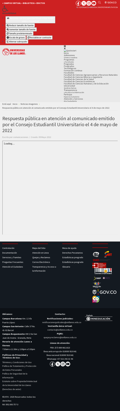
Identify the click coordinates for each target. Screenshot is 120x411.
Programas (69, 60)
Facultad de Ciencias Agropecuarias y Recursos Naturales (91, 74)
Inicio (66, 53)
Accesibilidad (9, 13)
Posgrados (69, 66)
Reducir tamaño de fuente (21, 25)
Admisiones (70, 56)
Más (91, 7)
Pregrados (69, 64)
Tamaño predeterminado (20, 33)
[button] (28, 8)
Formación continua (73, 70)
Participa (71, 95)
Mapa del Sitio (39, 248)
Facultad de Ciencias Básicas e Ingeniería (83, 77)
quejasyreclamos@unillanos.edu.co (60, 337)
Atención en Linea (40, 252)
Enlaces (85, 7)
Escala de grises (17, 37)
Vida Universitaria (101, 7)
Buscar (99, 2)
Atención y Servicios (73, 99)
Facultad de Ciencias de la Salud (79, 79)
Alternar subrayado (18, 41)
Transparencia (74, 91)
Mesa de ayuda (69, 248)
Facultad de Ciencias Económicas (79, 81)
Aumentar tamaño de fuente (22, 29)
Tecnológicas (70, 68)
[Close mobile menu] (65, 48)
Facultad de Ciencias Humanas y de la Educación (86, 83)
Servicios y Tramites (12, 257)
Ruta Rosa (113, 7)
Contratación (8, 248)
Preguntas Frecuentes (12, 262)
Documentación (9, 252)
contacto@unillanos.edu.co (60, 329)
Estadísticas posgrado (72, 262)
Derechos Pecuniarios (72, 252)
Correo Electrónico (41, 262)
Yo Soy (79, 7)
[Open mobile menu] (65, 46)
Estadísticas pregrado (72, 257)
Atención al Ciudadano (12, 266)
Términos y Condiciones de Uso (17, 362)
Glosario (66, 266)
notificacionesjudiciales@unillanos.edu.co (61, 322)
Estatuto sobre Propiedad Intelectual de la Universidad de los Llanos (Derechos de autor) (19, 385)
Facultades (69, 72)
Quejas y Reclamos (41, 257)
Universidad (70, 86)
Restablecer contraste (40, 37)
